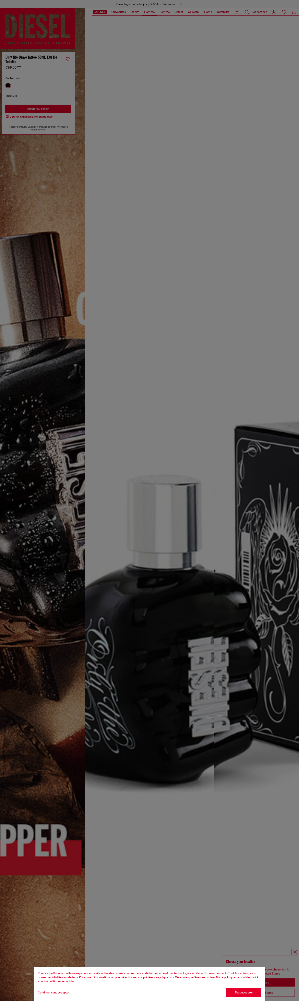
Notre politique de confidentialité (237, 977)
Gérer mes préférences (190, 977)
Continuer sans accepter (53, 992)
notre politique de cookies (58, 981)
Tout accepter (244, 992)
